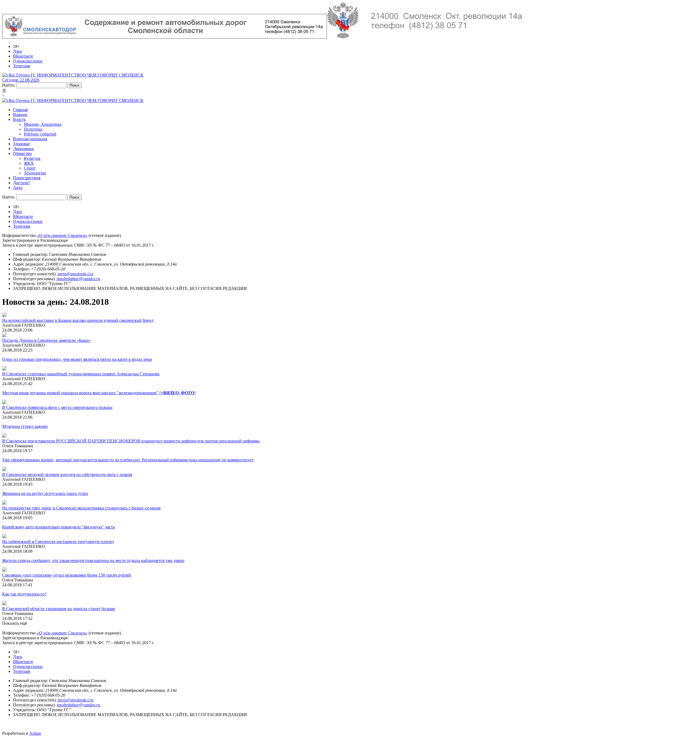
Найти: (8, 85)
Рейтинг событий (40, 134)
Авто (17, 187)
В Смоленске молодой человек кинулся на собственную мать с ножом (67, 474)
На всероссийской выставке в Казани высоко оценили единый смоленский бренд (77, 320)
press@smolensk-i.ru (75, 274)
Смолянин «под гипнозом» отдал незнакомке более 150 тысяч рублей (66, 575)
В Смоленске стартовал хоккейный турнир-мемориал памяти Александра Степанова (80, 374)
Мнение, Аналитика (42, 124)
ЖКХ (29, 163)
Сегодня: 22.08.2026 (20, 80)
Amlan (35, 733)
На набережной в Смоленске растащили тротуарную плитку (58, 541)
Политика (33, 129)
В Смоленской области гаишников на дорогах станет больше (58, 608)
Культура (32, 158)
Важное (20, 114)
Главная (20, 109)
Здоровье (21, 143)
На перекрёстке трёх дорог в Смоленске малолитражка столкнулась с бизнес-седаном (81, 508)
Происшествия (26, 178)
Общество (22, 153)
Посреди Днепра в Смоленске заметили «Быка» (46, 340)
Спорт (29, 168)
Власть (19, 119)
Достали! (21, 182)
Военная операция (30, 139)
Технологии (35, 173)
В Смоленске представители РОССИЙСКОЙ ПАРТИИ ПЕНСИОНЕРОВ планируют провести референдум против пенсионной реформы (131, 441)
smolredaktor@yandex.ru (78, 278)
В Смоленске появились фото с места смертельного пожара (57, 407)
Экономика (23, 148)
